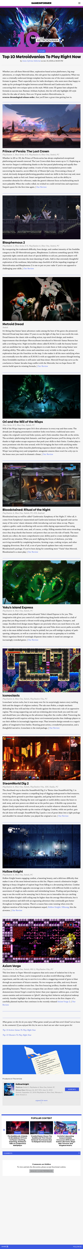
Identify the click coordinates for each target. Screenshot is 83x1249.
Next (79, 1130)
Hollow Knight (22, 1084)
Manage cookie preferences (41, 1171)
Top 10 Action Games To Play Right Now (19, 1030)
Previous (4, 1130)
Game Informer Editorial (31, 61)
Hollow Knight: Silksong (58, 907)
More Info (72, 1089)
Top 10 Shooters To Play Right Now (17, 1035)
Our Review (41, 187)
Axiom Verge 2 (63, 1002)
